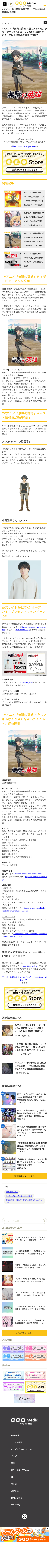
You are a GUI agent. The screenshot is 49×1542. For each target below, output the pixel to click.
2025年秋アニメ (12, 1192)
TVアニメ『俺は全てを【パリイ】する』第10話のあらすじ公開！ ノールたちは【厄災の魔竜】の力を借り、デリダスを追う (30, 1028)
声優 (13, 1463)
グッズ (14, 1456)
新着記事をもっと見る (24, 1176)
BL (12, 1477)
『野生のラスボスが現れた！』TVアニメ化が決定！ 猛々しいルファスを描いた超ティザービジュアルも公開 (30, 1047)
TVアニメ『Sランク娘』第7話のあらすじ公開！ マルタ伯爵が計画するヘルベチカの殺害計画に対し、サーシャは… (30, 1065)
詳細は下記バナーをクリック (24, 146)
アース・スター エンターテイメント (19, 1196)
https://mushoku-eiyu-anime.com (27, 874)
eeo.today (15, 1505)
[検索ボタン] (44, 1221)
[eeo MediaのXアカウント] (5, 4)
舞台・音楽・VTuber (20, 1470)
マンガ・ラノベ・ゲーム (21, 1449)
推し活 (14, 1484)
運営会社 (15, 1491)
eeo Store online (30, 966)
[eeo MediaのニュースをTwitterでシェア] (45, 22)
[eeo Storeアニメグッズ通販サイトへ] (35, 1387)
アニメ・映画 (16, 1442)
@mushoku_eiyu (23, 630)
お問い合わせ (16, 1498)
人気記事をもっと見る (24, 1333)
